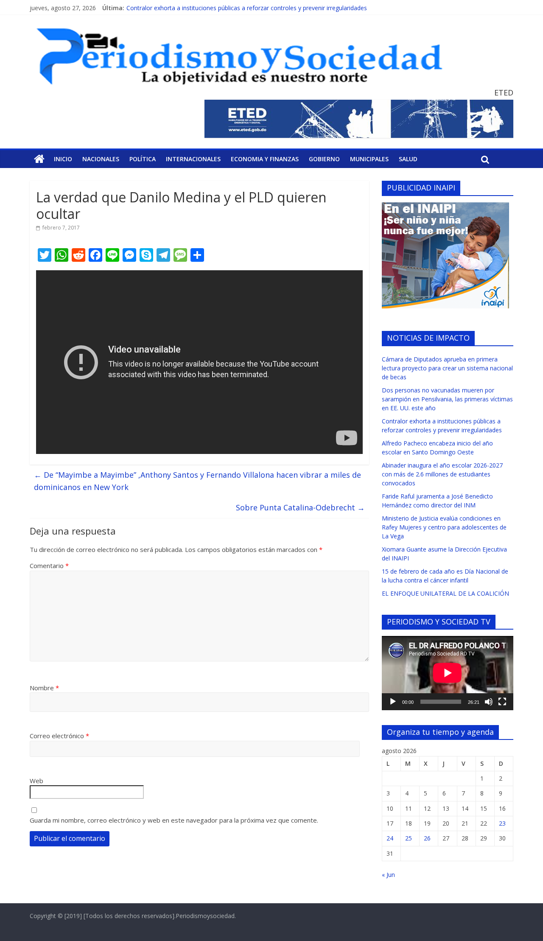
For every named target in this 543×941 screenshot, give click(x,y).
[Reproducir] (393, 701)
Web (36, 780)
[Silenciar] (488, 701)
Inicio (63, 159)
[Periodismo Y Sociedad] (39, 159)
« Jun (388, 875)
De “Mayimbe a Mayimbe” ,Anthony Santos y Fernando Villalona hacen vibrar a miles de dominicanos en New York (197, 481)
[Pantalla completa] (502, 701)
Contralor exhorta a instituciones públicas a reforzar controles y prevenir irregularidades (246, 8)
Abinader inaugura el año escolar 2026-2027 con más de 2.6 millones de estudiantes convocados (442, 474)
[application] (447, 673)
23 (502, 823)
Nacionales (100, 159)
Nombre (44, 687)
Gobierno (324, 159)
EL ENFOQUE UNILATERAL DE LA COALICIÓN (445, 593)
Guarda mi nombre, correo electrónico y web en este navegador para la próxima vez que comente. (174, 820)
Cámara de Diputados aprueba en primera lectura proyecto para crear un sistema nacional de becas (447, 368)
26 (427, 838)
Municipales (369, 159)
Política (142, 159)
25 (408, 838)
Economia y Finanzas (265, 159)
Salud (408, 159)
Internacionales (193, 159)
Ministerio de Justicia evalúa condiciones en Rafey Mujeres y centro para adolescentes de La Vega (444, 527)
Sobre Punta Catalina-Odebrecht (300, 507)
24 (389, 838)
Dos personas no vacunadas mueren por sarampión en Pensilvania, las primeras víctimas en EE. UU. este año (447, 399)
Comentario (49, 565)
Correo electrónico (59, 735)
